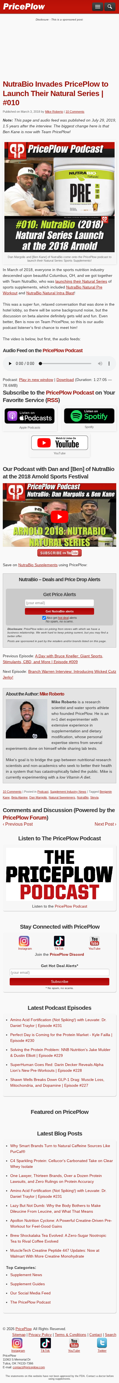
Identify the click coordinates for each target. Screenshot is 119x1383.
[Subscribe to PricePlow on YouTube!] (59, 553)
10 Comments (75, 111)
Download (65, 379)
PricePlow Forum (24, 817)
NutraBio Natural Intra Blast (50, 293)
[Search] (110, 6)
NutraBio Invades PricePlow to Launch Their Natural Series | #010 (55, 93)
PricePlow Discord (67, 954)
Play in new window (36, 379)
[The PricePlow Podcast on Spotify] (89, 422)
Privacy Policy (40, 1335)
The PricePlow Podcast (30, 1302)
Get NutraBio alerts (60, 611)
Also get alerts (61, 617)
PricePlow (23, 1329)
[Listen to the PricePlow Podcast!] (59, 899)
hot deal (63, 617)
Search (110, 1335)
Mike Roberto (54, 111)
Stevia (94, 797)
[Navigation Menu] (98, 6)
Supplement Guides (27, 1284)
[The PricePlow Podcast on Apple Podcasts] (29, 423)
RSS (52, 400)
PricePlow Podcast (62, 350)
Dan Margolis (38, 797)
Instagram (23, 941)
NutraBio (83, 797)
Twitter (102, 1343)
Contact (95, 1335)
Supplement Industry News (68, 791)
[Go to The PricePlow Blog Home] (24, 6)
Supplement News (26, 1275)
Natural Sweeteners (62, 797)
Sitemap (18, 1335)
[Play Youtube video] (59, 517)
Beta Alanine (19, 797)
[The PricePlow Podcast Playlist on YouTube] (59, 448)
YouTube (94, 941)
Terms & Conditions (70, 1335)
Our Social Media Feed (30, 1293)
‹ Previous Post (18, 824)
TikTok (58, 941)
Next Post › (105, 824)
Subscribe (59, 981)
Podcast (42, 791)
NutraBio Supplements (38, 565)
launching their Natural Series (81, 281)
